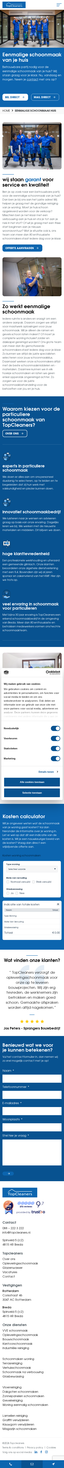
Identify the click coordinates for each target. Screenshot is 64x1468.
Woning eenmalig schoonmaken (25, 1405)
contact (32, 79)
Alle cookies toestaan (32, 782)
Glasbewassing (13, 1376)
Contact (8, 1276)
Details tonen (46, 771)
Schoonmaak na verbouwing (22, 1372)
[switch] (55, 738)
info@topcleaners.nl (16, 1232)
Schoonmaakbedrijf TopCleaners (14, 5)
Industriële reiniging (15, 1348)
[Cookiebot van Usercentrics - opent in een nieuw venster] (46, 672)
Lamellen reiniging (15, 1415)
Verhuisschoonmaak (16, 1367)
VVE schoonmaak (15, 1330)
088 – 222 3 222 (13, 1228)
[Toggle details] (58, 904)
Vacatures (9, 1272)
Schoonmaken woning (18, 1359)
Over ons (8, 1259)
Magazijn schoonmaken (19, 1429)
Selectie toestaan (32, 792)
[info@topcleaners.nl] (32, 1464)
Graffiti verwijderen (15, 1420)
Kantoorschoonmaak (17, 1343)
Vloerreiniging (11, 1387)
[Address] (53, 1464)
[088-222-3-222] (10, 1464)
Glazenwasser (12, 1267)
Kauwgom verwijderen (18, 1424)
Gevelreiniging (12, 1400)
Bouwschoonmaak (15, 1339)
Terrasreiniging (12, 1363)
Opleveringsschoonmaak (20, 1263)
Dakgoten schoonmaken (20, 1391)
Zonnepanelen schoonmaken (23, 1396)
